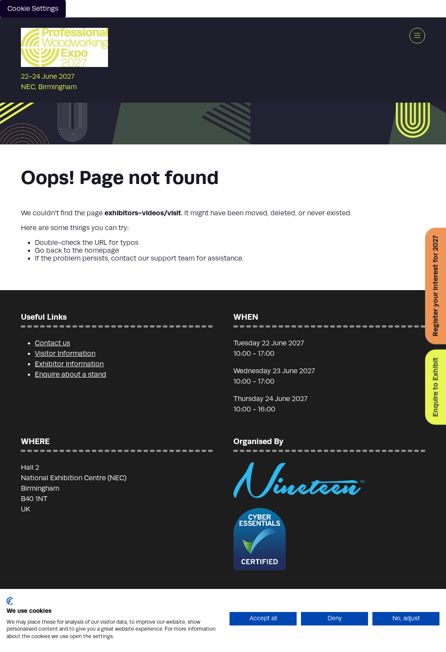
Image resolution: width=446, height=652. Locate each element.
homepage (101, 250)
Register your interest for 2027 (435, 285)
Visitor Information (65, 354)
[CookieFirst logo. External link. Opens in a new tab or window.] (10, 601)
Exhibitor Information (69, 364)
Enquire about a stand (70, 374)
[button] (417, 35)
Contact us (52, 343)
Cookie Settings (32, 9)
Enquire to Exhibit (435, 387)
